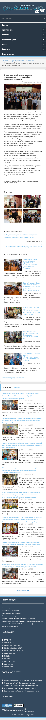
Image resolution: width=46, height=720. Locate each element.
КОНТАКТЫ (8, 664)
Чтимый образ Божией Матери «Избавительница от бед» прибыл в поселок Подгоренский (31, 310)
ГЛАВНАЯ (7, 640)
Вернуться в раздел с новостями (14, 377)
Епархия (23, 34)
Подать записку (8, 54)
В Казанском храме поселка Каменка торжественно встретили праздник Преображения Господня (30, 263)
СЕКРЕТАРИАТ (9, 666)
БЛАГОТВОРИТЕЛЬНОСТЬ (13, 651)
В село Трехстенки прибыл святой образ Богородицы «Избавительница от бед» (30, 334)
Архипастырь (23, 30)
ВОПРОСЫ (7, 658)
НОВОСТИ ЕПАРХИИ (11, 645)
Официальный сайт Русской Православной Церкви (22, 680)
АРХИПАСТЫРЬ (9, 642)
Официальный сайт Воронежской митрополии (20, 685)
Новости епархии (23, 39)
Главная (5, 25)
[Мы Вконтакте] (42, 11)
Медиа (23, 44)
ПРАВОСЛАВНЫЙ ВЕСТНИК (14, 648)
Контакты (23, 49)
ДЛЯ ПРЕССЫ (9, 661)
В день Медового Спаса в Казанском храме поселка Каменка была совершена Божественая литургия (31, 286)
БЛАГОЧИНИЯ (9, 653)
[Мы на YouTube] (37, 11)
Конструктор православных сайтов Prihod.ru (19, 688)
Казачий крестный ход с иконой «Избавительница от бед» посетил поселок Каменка (31, 356)
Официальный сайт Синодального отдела (19, 683)
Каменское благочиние (25, 60)
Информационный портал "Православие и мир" (21, 691)
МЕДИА (6, 656)
